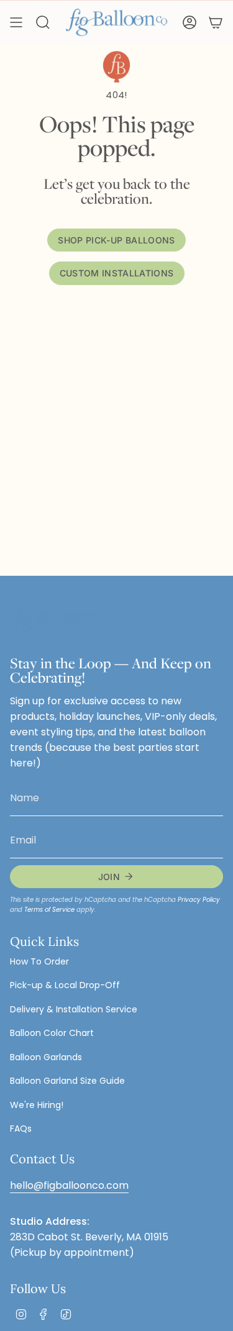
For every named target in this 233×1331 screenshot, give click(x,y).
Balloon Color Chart (52, 1033)
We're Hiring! (36, 1105)
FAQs (21, 1128)
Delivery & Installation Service (73, 1009)
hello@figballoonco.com (69, 1185)
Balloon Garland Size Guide (67, 1080)
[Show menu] (16, 22)
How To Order (39, 961)
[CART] (216, 22)
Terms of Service (49, 909)
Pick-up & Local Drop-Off (65, 985)
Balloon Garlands (46, 1057)
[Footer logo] (56, 619)
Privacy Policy (199, 899)
